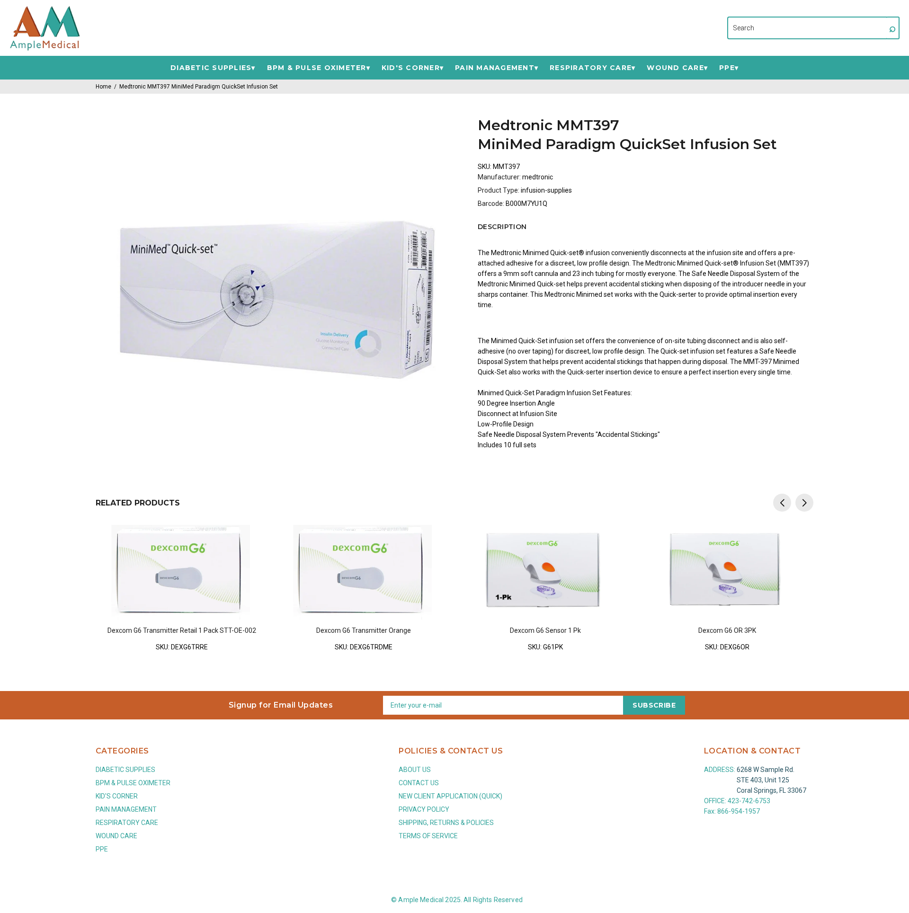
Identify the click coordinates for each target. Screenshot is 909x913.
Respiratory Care (591, 68)
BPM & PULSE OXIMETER (316, 68)
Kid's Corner (411, 68)
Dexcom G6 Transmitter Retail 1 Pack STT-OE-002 (181, 630)
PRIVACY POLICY (424, 809)
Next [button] (804, 503)
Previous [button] (782, 503)
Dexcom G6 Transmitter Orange (363, 630)
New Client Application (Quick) (450, 796)
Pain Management (495, 68)
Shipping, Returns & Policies (446, 822)
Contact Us (419, 783)
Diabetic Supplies (210, 68)
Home (103, 86)
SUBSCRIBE (654, 705)
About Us (415, 769)
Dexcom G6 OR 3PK (727, 630)
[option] (182, 582)
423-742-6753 (749, 801)
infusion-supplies (546, 190)
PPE (727, 68)
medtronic (537, 177)
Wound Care (675, 68)
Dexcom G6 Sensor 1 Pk (545, 630)
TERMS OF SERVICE (428, 836)
